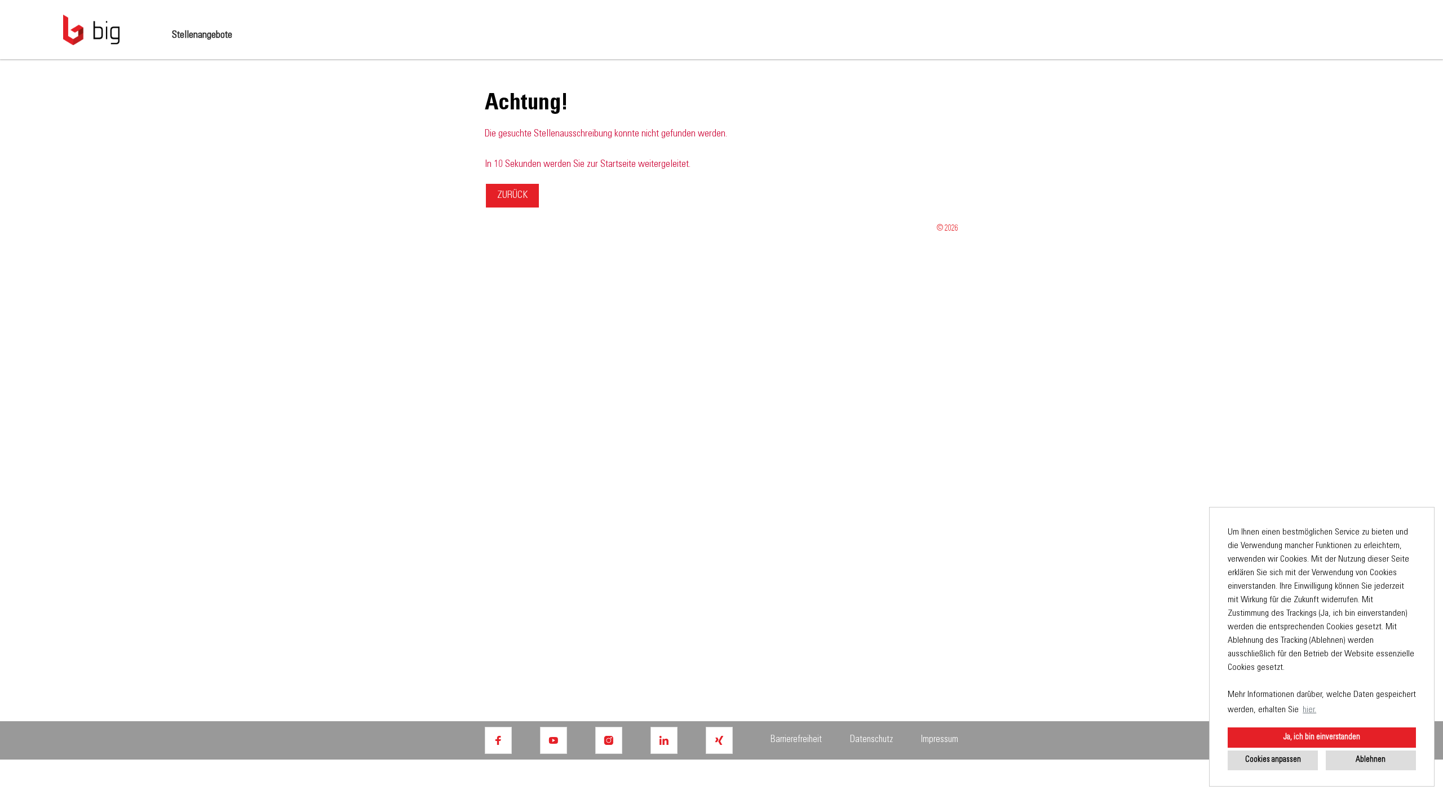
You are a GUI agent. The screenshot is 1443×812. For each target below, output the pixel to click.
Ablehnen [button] (1371, 760)
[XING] (719, 740)
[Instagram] (608, 740)
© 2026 (947, 229)
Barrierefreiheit (796, 740)
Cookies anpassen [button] (1273, 760)
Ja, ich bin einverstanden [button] (1321, 738)
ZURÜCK (512, 196)
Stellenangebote (202, 35)
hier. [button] (1309, 709)
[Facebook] (498, 740)
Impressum (939, 740)
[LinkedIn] (664, 740)
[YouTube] (553, 740)
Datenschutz (871, 740)
